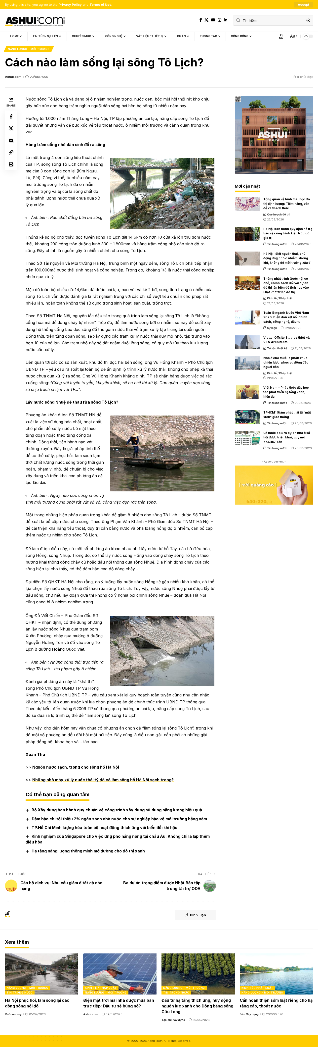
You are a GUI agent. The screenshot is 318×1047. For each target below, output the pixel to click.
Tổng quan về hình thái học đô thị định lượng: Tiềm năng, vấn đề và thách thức (286, 203)
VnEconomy (13, 1014)
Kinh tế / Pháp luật (279, 298)
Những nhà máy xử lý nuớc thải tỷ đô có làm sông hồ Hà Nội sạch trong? (103, 779)
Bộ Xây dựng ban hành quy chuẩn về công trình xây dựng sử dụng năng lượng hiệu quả (117, 809)
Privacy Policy (70, 4)
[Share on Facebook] (11, 116)
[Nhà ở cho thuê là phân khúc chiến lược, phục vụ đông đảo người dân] (247, 363)
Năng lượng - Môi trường (29, 49)
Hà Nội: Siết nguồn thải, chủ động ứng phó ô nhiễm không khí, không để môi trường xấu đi (287, 258)
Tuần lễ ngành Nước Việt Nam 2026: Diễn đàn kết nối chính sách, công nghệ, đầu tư (286, 317)
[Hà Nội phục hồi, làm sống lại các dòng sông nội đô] (41, 974)
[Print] (11, 164)
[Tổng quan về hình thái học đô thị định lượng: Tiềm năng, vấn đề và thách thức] (247, 204)
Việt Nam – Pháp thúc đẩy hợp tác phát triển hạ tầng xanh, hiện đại (286, 392)
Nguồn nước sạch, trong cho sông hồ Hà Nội (75, 767)
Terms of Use (100, 4)
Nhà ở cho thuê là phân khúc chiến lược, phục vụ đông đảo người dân (285, 362)
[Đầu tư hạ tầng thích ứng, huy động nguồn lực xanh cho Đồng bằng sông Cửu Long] (198, 974)
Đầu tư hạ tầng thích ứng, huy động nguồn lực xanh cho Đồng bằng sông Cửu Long (197, 1006)
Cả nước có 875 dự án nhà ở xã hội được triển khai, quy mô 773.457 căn (286, 437)
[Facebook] (200, 20)
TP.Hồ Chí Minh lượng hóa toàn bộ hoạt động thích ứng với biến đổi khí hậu (104, 827)
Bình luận (198, 915)
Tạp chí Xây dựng (173, 1020)
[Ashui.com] (35, 20)
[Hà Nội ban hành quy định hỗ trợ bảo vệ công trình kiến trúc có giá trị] (247, 234)
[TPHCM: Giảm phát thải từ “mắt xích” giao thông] (247, 417)
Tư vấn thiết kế (277, 348)
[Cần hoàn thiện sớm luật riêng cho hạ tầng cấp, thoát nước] (276, 974)
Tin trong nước (277, 244)
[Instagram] (220, 20)
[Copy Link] (11, 152)
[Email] (11, 140)
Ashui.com (13, 77)
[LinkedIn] (226, 20)
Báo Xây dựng (249, 1014)
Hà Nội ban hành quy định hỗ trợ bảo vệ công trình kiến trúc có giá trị (287, 233)
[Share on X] (11, 128)
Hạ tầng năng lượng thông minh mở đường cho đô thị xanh (88, 850)
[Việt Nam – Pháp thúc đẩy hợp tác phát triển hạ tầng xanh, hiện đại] (247, 392)
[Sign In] (281, 36)
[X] (206, 20)
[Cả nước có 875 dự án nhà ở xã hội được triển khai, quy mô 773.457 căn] (247, 438)
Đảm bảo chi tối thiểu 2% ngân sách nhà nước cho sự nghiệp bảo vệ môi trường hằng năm (119, 818)
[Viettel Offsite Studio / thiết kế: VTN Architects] (247, 342)
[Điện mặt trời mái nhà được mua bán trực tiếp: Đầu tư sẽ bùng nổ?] (120, 974)
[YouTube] (213, 20)
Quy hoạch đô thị (278, 214)
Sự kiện (272, 328)
